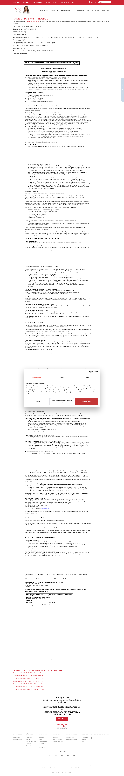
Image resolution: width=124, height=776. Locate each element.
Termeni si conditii (33, 766)
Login (93, 2)
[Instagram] (56, 756)
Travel (83, 741)
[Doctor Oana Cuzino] (21, 10)
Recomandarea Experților (100, 734)
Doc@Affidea (16, 737)
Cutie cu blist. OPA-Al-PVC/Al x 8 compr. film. (28, 676)
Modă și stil (56, 737)
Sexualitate (68, 743)
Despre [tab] (87, 377)
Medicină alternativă (31, 741)
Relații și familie (93, 10)
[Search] (110, 2)
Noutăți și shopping (57, 739)
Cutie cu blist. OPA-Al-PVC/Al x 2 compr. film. (28, 673)
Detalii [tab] (62, 377)
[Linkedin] (68, 756)
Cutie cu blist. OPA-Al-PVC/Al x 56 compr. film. (28, 686)
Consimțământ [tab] (36, 377)
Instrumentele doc (68, 2)
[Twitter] (62, 756)
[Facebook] (50, 756)
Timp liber (84, 739)
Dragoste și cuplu (70, 737)
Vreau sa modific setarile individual (62, 400)
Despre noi (70, 766)
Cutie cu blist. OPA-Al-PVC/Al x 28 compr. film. (28, 684)
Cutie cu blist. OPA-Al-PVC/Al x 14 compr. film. (28, 681)
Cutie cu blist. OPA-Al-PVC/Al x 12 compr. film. (28, 678)
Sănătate (54, 10)
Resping (38, 401)
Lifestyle (105, 10)
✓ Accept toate (86, 401)
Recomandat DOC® (90, 766)
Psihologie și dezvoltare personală (71, 740)
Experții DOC (44, 10)
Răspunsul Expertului (18, 739)
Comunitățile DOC (51, 2)
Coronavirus (29, 737)
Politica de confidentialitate (50, 767)
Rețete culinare (42, 743)
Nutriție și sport (67, 10)
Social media (62, 751)
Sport (40, 745)
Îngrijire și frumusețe (58, 741)
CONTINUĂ (62, 719)
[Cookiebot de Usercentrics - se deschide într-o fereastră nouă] (90, 372)
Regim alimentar (43, 741)
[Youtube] (74, 756)
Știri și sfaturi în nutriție (44, 747)
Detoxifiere (41, 737)
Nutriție (40, 739)
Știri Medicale (29, 745)
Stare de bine (85, 737)
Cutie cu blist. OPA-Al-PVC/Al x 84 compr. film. (28, 689)
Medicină (28, 739)
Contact (53, 766)
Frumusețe (80, 10)
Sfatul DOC (28, 743)
